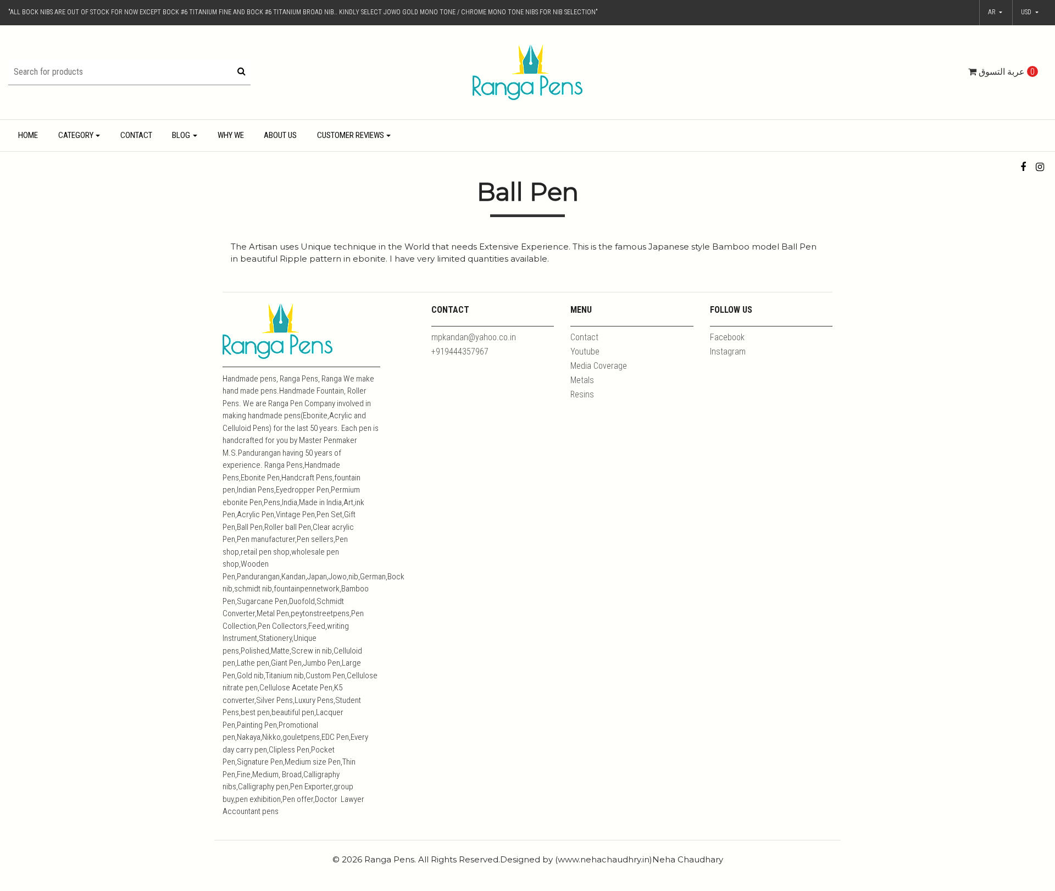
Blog (181, 135)
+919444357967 (459, 351)
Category (75, 135)
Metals (582, 380)
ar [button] (992, 12)
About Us (280, 135)
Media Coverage (598, 366)
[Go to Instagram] (1040, 167)
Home (28, 135)
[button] (1030, 12)
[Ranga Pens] (527, 72)
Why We (231, 135)
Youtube (584, 351)
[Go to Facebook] (1023, 167)
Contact (136, 135)
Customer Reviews (350, 135)
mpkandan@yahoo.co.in (473, 337)
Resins (582, 394)
